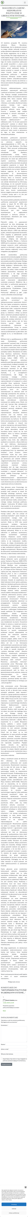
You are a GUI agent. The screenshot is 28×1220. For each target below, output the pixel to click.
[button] (25, 1187)
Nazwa (3, 1044)
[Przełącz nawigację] (25, 2)
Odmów (14, 1208)
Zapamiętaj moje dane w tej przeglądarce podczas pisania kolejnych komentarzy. (15, 1060)
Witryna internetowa (7, 1054)
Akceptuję (14, 1204)
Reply (4, 1010)
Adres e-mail (5, 1049)
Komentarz (4, 1025)
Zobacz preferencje (14, 1213)
